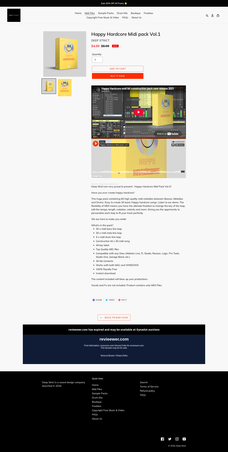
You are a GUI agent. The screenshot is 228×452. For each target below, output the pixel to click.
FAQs (95, 414)
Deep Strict (94, 183)
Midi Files (97, 389)
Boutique (97, 401)
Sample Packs (100, 393)
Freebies (96, 406)
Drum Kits (97, 397)
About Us (97, 418)
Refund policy (147, 390)
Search (144, 382)
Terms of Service (149, 386)
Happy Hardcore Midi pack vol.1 (108, 183)
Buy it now (117, 76)
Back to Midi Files (116, 317)
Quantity (96, 54)
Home (95, 384)
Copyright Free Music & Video (108, 410)
